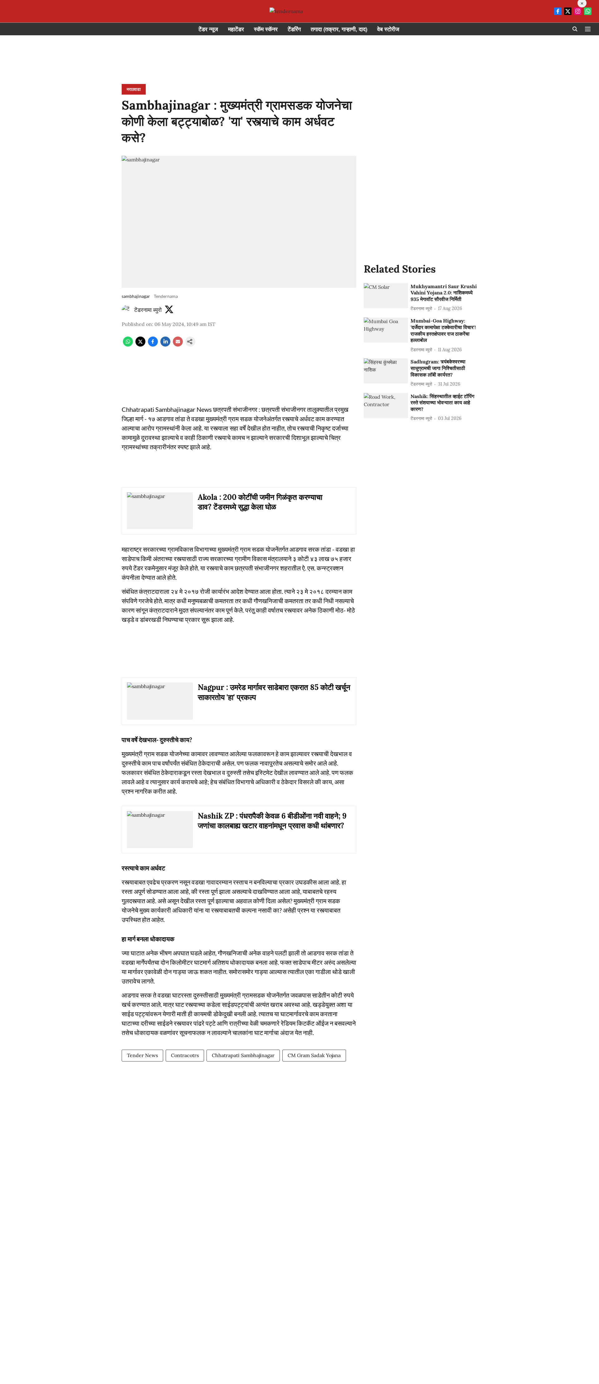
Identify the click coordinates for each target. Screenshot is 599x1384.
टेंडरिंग (294, 29)
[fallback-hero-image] (386, 295)
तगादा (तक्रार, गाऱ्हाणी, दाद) (339, 29)
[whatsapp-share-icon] (128, 345)
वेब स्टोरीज (388, 29)
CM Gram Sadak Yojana (314, 1055)
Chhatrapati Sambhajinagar (243, 1055)
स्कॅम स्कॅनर (266, 29)
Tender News (142, 1055)
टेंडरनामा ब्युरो (148, 309)
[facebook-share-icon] (153, 345)
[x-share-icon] (140, 345)
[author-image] (127, 310)
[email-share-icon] (178, 345)
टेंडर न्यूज (208, 29)
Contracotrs (185, 1055)
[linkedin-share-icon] (165, 345)
